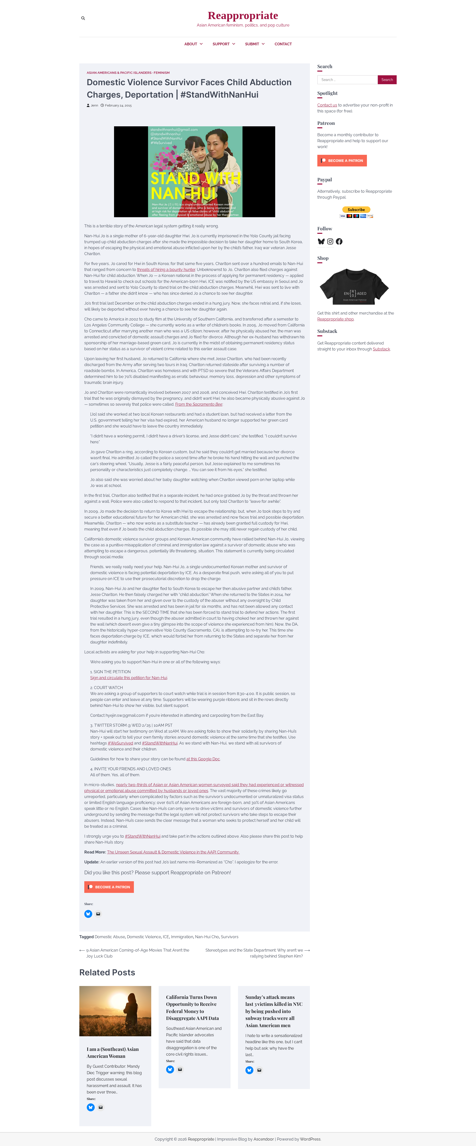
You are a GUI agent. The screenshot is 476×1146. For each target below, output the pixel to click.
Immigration (182, 936)
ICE (166, 936)
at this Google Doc (203, 759)
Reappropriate (243, 15)
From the (198, 404)
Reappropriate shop (335, 319)
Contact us (327, 105)
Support (221, 44)
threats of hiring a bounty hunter (166, 269)
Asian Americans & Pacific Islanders (119, 73)
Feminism (162, 73)
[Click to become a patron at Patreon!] (109, 894)
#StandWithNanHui (142, 836)
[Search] (83, 18)
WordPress (310, 1139)
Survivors (229, 936)
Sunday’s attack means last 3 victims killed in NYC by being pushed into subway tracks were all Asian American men (273, 1011)
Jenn (94, 105)
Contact (283, 44)
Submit (252, 44)
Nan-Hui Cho (207, 936)
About (190, 44)
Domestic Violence (144, 936)
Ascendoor (264, 1139)
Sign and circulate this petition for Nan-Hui (128, 677)
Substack (381, 349)
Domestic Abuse (110, 936)
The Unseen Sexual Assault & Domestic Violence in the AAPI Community (173, 852)
